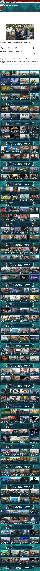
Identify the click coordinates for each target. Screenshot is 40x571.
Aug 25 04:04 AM (8, 2)
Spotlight (36, 1)
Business (20, 1)
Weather (12, 2)
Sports (14, 1)
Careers (31, 1)
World (25, 1)
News (10, 1)
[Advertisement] (20, 17)
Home (6, 1)
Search (15, 2)
